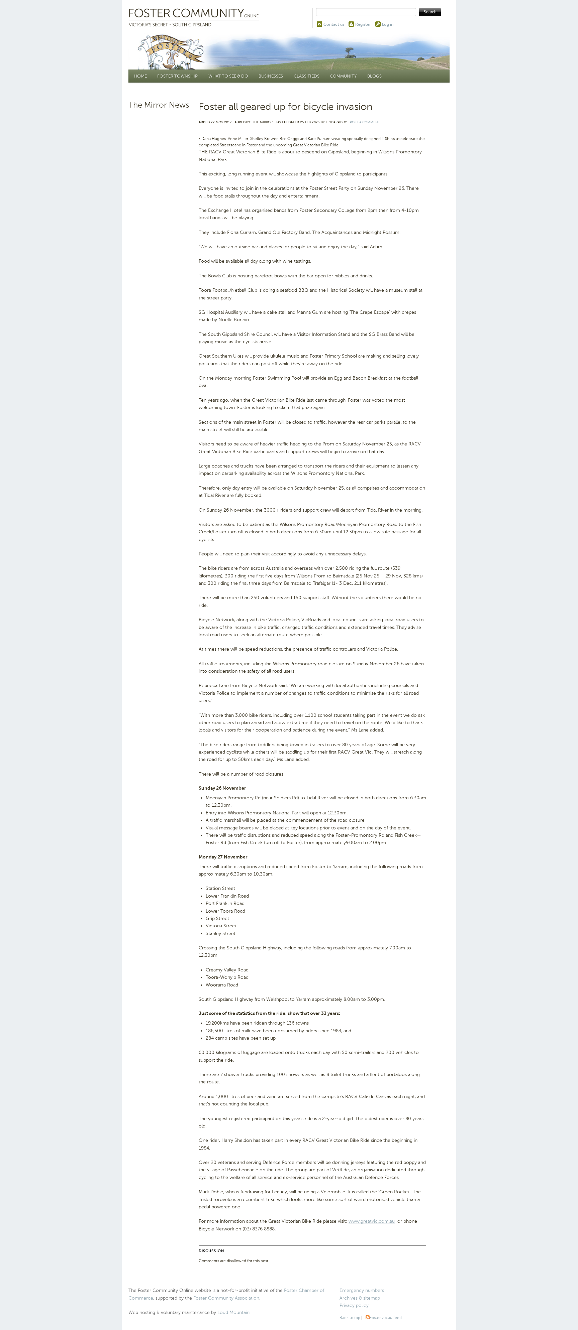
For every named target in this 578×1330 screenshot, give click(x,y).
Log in (387, 24)
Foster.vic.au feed (386, 1317)
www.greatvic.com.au (372, 1221)
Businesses (271, 76)
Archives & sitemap (360, 1298)
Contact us (333, 24)
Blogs (374, 76)
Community (343, 76)
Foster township (177, 76)
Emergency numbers (362, 1290)
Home (140, 76)
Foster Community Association (226, 1298)
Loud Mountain (233, 1312)
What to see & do (228, 76)
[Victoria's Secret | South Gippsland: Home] (195, 18)
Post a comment (365, 122)
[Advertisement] (159, 215)
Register (363, 24)
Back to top (350, 1317)
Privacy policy (354, 1305)
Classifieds (306, 76)
